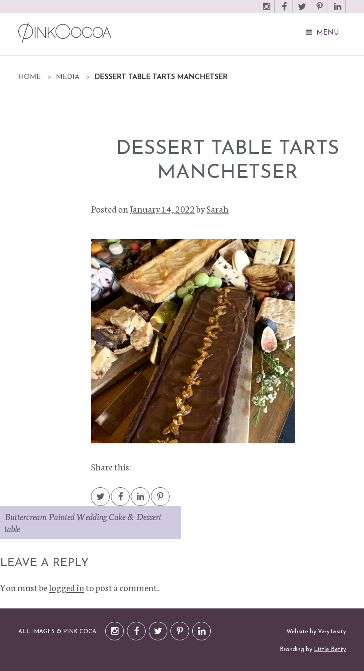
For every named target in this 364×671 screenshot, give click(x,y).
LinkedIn (201, 631)
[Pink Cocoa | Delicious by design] (129, 32)
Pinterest (179, 631)
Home (29, 77)
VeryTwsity (332, 632)
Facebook (136, 631)
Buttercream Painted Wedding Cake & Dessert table (83, 522)
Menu (328, 32)
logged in (66, 587)
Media (67, 77)
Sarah (217, 208)
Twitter (158, 631)
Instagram (114, 631)
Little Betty (330, 649)
